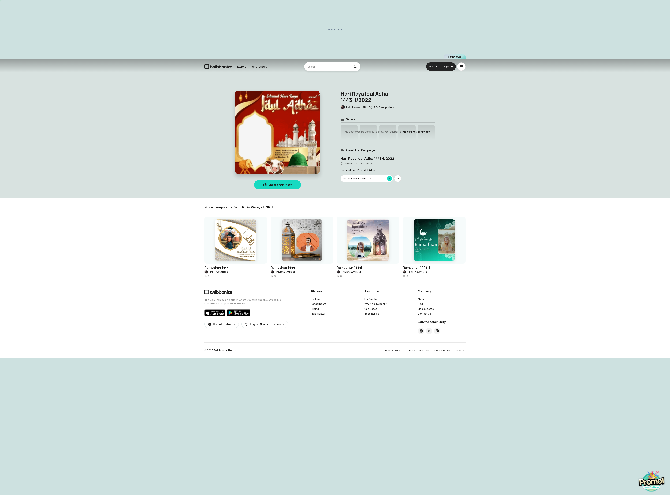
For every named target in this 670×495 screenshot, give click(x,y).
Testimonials (371, 313)
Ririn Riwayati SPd (219, 271)
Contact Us (424, 313)
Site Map (460, 350)
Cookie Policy (442, 350)
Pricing (315, 308)
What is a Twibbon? (375, 304)
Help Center (318, 313)
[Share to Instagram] (437, 331)
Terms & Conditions (417, 350)
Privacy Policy (392, 350)
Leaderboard (318, 304)
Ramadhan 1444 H (218, 267)
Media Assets (426, 308)
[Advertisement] (335, 29)
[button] (355, 66)
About (421, 299)
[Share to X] (429, 331)
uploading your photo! (417, 131)
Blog (420, 304)
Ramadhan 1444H (350, 267)
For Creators (259, 66)
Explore (242, 66)
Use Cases (370, 308)
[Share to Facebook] (421, 331)
